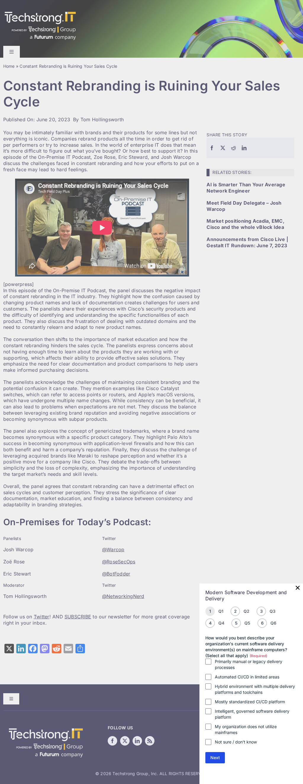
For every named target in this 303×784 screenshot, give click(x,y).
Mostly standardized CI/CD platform (250, 701)
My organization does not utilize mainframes (246, 729)
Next (215, 757)
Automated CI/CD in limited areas (247, 676)
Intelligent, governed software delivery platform (252, 714)
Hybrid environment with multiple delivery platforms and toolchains (255, 689)
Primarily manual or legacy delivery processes (248, 664)
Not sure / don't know (236, 741)
